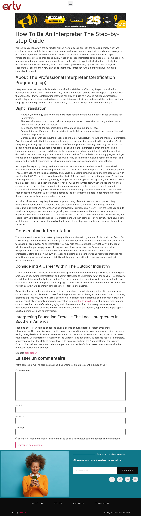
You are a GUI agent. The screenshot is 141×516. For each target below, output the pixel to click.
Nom (18, 405)
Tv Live (58, 503)
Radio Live (37, 503)
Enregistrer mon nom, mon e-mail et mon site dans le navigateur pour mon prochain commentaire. (69, 439)
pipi (27, 352)
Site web (20, 427)
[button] (70, 3)
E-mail (19, 416)
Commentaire (23, 370)
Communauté (102, 503)
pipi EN (33, 352)
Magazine (78, 503)
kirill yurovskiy (85, 301)
